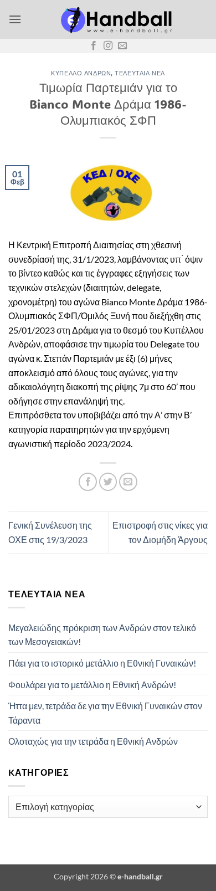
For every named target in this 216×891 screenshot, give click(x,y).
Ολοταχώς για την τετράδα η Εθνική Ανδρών (93, 741)
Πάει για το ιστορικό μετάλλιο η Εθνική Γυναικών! (102, 663)
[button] (15, 19)
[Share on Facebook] (88, 482)
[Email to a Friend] (128, 482)
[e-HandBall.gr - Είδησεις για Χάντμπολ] (114, 19)
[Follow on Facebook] (93, 46)
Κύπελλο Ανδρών (81, 73)
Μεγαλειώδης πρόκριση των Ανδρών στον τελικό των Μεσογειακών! (102, 634)
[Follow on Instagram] (108, 46)
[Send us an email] (122, 46)
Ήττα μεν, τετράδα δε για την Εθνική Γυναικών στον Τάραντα (105, 712)
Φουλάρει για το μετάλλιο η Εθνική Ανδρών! (92, 684)
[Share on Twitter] (108, 482)
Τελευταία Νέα (139, 73)
